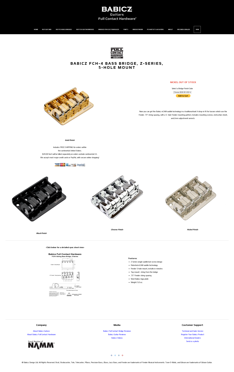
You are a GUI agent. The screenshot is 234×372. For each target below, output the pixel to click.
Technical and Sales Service (192, 331)
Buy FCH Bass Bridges (64, 29)
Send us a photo (192, 341)
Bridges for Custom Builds (108, 29)
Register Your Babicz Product (192, 334)
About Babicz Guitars (41, 331)
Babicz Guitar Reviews (117, 334)
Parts (125, 29)
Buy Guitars (47, 29)
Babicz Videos (116, 338)
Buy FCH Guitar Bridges (85, 29)
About (170, 29)
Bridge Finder (138, 29)
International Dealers (192, 338)
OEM (197, 29)
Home (36, 29)
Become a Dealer (183, 29)
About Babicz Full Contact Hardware (41, 334)
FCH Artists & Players (155, 29)
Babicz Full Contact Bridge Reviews (117, 331)
